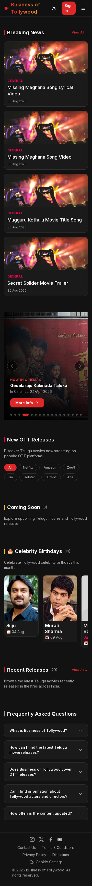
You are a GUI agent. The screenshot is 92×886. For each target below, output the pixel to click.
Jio (10, 477)
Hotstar (29, 477)
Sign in (69, 8)
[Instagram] (32, 839)
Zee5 (71, 467)
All (10, 467)
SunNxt (51, 477)
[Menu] (83, 8)
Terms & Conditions (58, 847)
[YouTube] (59, 839)
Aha (70, 477)
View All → (80, 32)
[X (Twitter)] (41, 839)
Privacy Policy (34, 854)
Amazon (50, 467)
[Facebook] (50, 839)
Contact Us (26, 847)
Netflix (28, 467)
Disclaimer (61, 854)
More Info (24, 403)
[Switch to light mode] (54, 8)
